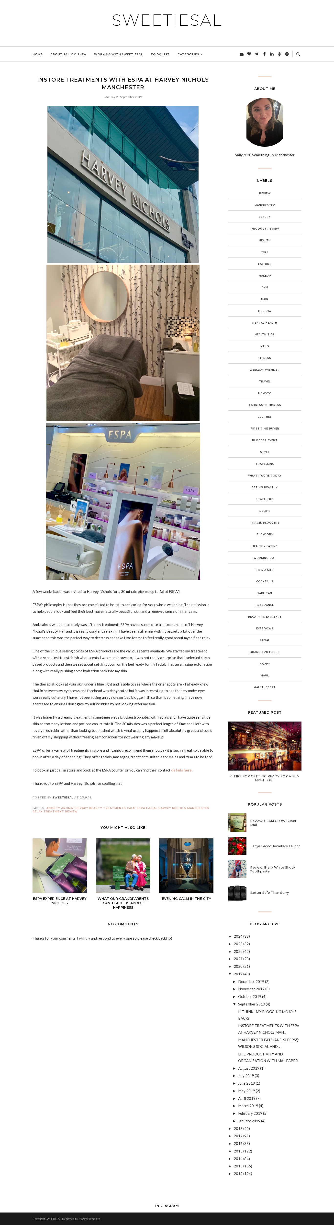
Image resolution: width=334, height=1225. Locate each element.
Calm (131, 808)
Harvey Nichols (172, 808)
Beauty (265, 217)
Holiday (265, 311)
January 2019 (249, 1121)
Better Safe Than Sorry (269, 892)
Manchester (198, 808)
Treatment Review (61, 811)
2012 (238, 1173)
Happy (265, 663)
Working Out (265, 558)
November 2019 (251, 989)
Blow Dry (264, 534)
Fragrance (265, 605)
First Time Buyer (265, 428)
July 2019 (246, 1075)
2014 (238, 1158)
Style (265, 452)
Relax (38, 811)
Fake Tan (264, 593)
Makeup (265, 275)
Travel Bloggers (264, 522)
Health (265, 240)
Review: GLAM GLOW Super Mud (273, 823)
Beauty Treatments (107, 808)
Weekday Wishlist (265, 369)
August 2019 (248, 1068)
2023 (238, 944)
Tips (264, 252)
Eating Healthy (265, 487)
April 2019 (247, 1098)
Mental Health (264, 322)
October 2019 (249, 996)
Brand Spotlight (265, 652)
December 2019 (251, 981)
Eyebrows (264, 628)
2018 (238, 1128)
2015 (238, 1151)
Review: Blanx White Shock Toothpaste (272, 869)
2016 (238, 1143)
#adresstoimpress (265, 405)
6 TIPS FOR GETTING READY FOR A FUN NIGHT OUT (264, 778)
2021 (238, 958)
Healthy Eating (265, 546)
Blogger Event (265, 440)
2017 (238, 1136)
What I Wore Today (264, 475)
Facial (151, 808)
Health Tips (265, 334)
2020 (238, 966)
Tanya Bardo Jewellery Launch (275, 846)
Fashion (265, 264)
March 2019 (248, 1105)
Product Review (265, 228)
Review (265, 193)
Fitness (264, 358)
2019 (238, 974)
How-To (265, 393)
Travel (265, 381)
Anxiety (53, 808)
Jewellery (264, 499)
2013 (238, 1166)
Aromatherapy (74, 808)
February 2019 (250, 1113)
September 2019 (251, 1004)
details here (181, 770)
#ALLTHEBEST (265, 687)
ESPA (141, 808)
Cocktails (264, 581)
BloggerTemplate (89, 1218)
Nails (264, 346)
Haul (265, 675)
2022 (238, 951)
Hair (264, 299)
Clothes (265, 416)
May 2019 (246, 1091)
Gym (265, 287)
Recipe (264, 511)
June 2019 (246, 1083)
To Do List (265, 569)
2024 (238, 936)
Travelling (265, 464)
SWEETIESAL (167, 20)
